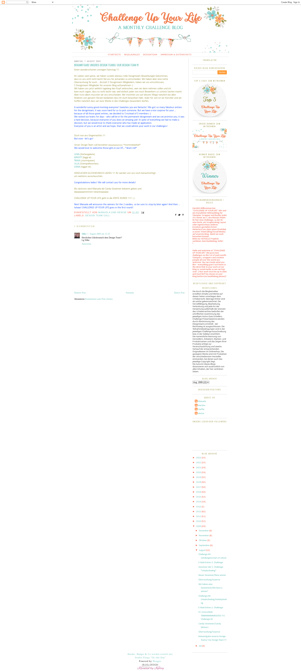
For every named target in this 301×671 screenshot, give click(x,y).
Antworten (86, 244)
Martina (201, 405)
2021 (199, 467)
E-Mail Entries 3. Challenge (210, 562)
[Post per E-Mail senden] (142, 212)
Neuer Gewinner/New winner (212, 575)
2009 (199, 526)
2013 (199, 507)
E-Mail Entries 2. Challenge (210, 607)
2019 (199, 477)
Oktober (203, 540)
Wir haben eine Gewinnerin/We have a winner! (210, 588)
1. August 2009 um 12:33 (98, 234)
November (204, 535)
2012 (199, 511)
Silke (84, 234)
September (204, 545)
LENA (77, 154)
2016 (199, 492)
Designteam (150, 54)
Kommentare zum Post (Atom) (99, 299)
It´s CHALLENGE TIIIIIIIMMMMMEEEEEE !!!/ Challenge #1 (211, 615)
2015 (199, 497)
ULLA (77, 164)
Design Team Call (97, 215)
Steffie (201, 409)
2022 (199, 462)
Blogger (157, 661)
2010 (199, 521)
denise (201, 413)
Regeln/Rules (132, 54)
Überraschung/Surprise (209, 580)
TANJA (77, 160)
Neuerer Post (80, 293)
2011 (199, 516)
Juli (200, 646)
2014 (199, 502)
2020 (199, 472)
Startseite (114, 54)
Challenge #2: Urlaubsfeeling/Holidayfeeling (212, 599)
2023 (199, 458)
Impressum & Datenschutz (176, 54)
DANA (77, 167)
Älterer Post (179, 293)
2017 (199, 487)
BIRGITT (78, 157)
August (202, 550)
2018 (199, 482)
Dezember (204, 531)
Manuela (202, 401)
